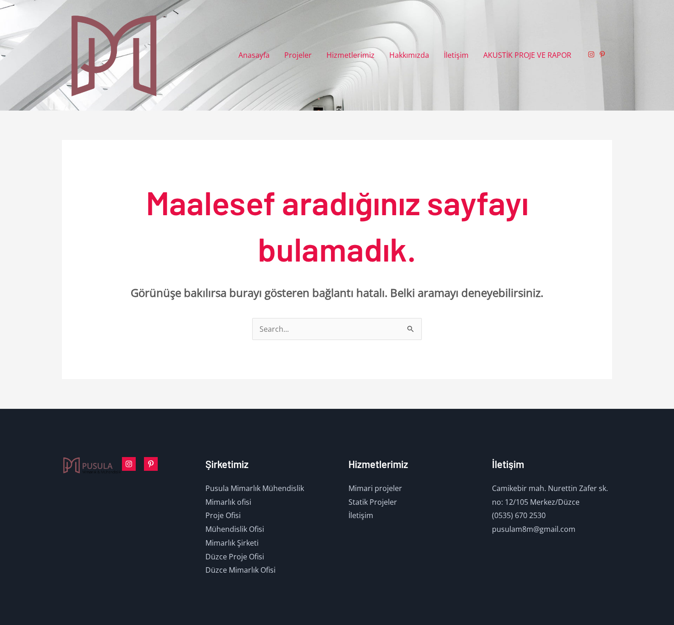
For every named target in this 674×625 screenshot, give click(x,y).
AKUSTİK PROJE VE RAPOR (527, 55)
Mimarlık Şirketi (232, 543)
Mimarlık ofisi (228, 502)
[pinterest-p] (603, 54)
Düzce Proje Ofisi (234, 557)
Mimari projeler (375, 488)
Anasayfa (254, 55)
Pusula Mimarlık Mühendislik (254, 488)
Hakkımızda (409, 55)
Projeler (298, 55)
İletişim (456, 55)
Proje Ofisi (223, 515)
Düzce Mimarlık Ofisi (240, 570)
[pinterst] (151, 464)
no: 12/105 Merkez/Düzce (536, 502)
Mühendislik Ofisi (234, 529)
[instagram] (592, 54)
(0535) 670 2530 (519, 515)
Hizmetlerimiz (350, 55)
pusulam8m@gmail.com (533, 529)
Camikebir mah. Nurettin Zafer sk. (550, 488)
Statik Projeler (372, 502)
